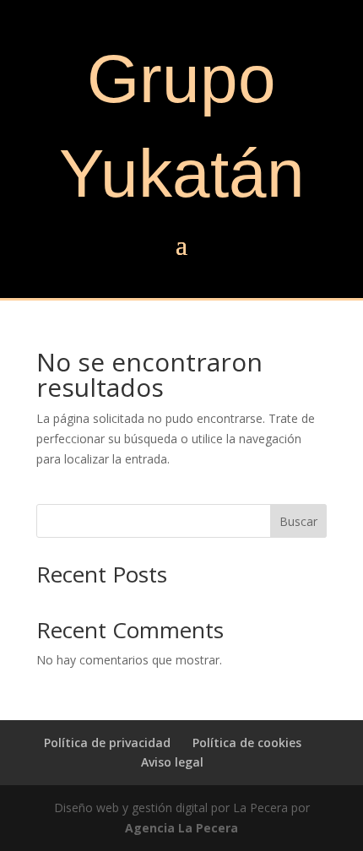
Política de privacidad (107, 742)
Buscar (298, 521)
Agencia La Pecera (181, 828)
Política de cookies (246, 742)
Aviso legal (172, 762)
